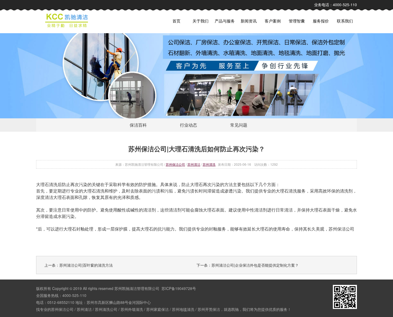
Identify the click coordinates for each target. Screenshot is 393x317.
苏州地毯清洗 (183, 309)
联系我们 (345, 21)
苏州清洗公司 (106, 309)
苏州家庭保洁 (157, 309)
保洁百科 (138, 125)
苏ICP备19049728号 (178, 288)
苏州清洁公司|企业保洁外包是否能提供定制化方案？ (255, 265)
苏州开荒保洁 (209, 309)
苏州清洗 (209, 164)
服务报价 (321, 21)
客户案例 (273, 21)
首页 (176, 21)
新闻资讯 (249, 21)
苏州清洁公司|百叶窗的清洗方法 (86, 265)
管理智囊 (297, 21)
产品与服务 (225, 21)
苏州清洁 (193, 164)
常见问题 (238, 125)
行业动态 (188, 125)
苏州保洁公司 (175, 164)
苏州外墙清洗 (132, 309)
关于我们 (200, 21)
